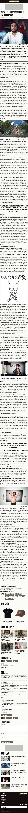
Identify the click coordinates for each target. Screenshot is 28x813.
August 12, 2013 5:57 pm (9, 701)
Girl (16, 596)
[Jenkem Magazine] (14, 1)
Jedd (5, 672)
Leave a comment (5, 722)
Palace (7, 599)
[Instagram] (23, 804)
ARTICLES (3, 794)
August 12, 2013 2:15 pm (8, 673)
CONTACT (3, 802)
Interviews (22, 596)
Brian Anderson (10, 596)
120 (22, 17)
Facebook (8, 589)
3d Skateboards (10, 594)
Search (2, 807)
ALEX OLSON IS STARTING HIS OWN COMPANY (12, 14)
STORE (2, 804)
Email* (2, 737)
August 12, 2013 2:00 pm (8, 665)
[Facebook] (19, 804)
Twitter (12, 591)
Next (15, 661)
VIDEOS (2, 798)
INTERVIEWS (17, 17)
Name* (2, 733)
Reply (2, 668)
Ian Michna (11, 17)
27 (11, 661)
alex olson (18, 594)
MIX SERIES (3, 800)
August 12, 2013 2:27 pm (8, 683)
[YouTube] (25, 804)
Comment (3, 724)
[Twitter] (21, 804)
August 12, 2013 (4, 17)
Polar (12, 599)
